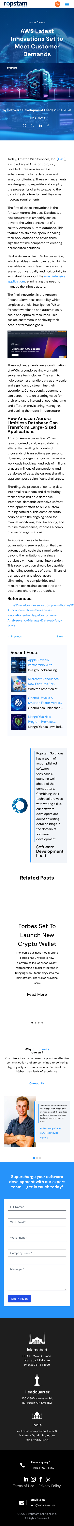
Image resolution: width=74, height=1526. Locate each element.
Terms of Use (23, 1485)
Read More (37, 994)
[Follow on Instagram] (33, 1479)
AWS (61, 159)
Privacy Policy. (49, 1485)
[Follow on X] (48, 1479)
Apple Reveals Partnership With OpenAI (40, 663)
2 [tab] (37, 1158)
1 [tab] (34, 1158)
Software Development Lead (29, 110)
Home (32, 22)
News (42, 22)
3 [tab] (40, 1158)
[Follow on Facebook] (41, 1479)
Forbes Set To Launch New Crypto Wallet (37, 935)
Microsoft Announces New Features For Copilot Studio (43, 681)
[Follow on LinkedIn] (26, 1479)
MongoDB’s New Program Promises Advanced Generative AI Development (45, 719)
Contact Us (37, 1083)
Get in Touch (19, 1298)
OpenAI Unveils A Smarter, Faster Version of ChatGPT (45, 700)
